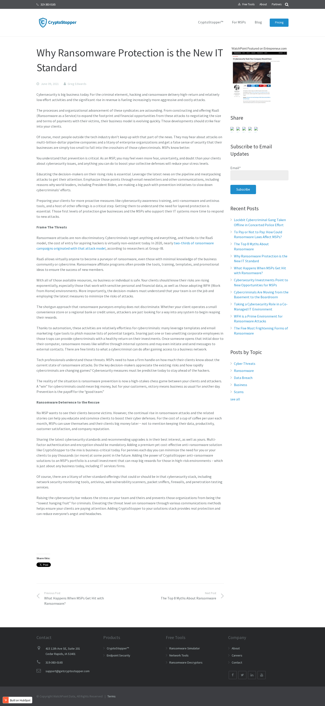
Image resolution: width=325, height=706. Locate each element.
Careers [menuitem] (237, 655)
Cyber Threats (244, 363)
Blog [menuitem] (258, 22)
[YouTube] (261, 675)
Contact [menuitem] (237, 662)
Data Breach (243, 377)
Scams (239, 392)
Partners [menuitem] (276, 4)
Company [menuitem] (237, 637)
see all (235, 399)
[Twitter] (242, 675)
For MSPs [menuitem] (239, 22)
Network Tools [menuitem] (179, 655)
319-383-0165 (47, 4)
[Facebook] (233, 675)
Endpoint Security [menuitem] (118, 655)
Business (240, 385)
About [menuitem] (263, 4)
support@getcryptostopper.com (68, 671)
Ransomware (244, 370)
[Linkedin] (252, 675)
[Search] (286, 4)
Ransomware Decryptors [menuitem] (186, 662)
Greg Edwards (77, 84)
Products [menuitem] (111, 637)
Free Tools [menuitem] (248, 4)
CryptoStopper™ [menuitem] (210, 22)
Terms (111, 696)
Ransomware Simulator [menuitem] (184, 648)
